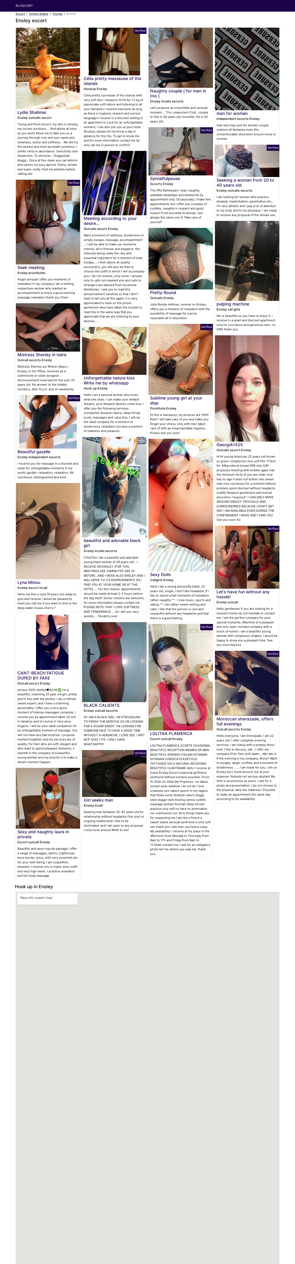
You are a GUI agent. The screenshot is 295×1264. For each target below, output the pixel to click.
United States (38, 14)
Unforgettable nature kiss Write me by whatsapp (109, 380)
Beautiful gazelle (33, 451)
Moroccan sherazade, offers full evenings (245, 721)
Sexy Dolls (160, 574)
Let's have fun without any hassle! (243, 594)
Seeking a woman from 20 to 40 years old (245, 183)
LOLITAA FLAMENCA (171, 733)
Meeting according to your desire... (110, 221)
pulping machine (233, 303)
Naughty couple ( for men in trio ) (178, 93)
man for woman (232, 113)
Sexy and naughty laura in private (43, 834)
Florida (57, 14)
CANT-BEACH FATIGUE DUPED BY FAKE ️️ (40, 675)
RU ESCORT (24, 6)
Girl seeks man (98, 800)
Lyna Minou (28, 582)
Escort (20, 14)
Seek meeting (31, 267)
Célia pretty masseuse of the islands (112, 81)
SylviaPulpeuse (165, 178)
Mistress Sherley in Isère (41, 354)
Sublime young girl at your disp (176, 400)
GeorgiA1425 (230, 444)
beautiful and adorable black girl (112, 543)
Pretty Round (163, 292)
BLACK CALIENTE (102, 705)
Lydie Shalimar (32, 112)
